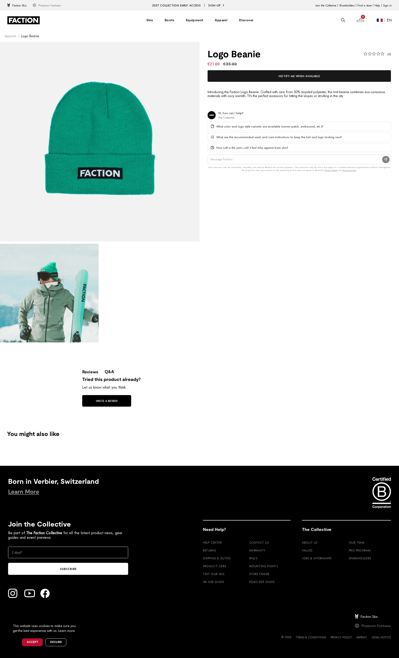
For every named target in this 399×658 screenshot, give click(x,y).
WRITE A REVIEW (107, 401)
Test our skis (213, 574)
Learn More (23, 491)
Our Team (357, 542)
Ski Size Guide (213, 581)
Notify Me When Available (299, 76)
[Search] (343, 20)
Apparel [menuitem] (221, 20)
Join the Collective (325, 5)
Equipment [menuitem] (194, 20)
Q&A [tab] (109, 371)
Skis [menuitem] (149, 20)
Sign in (387, 5)
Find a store (364, 5)
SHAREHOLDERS (360, 558)
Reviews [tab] (90, 371)
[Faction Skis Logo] (23, 20)
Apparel (10, 36)
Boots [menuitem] (169, 20)
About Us (309, 542)
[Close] (81, 618)
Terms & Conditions (311, 637)
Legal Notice (381, 637)
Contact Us (259, 542)
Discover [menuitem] (246, 20)
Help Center (212, 542)
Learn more (66, 630)
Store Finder (259, 574)
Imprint (362, 637)
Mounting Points (263, 566)
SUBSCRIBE (68, 569)
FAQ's (253, 558)
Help (377, 5)
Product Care (214, 566)
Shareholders (346, 5)
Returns (209, 550)
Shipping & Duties (216, 558)
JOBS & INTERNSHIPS (317, 558)
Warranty (257, 550)
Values (307, 550)
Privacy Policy (341, 637)
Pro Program (360, 550)
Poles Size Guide (262, 581)
